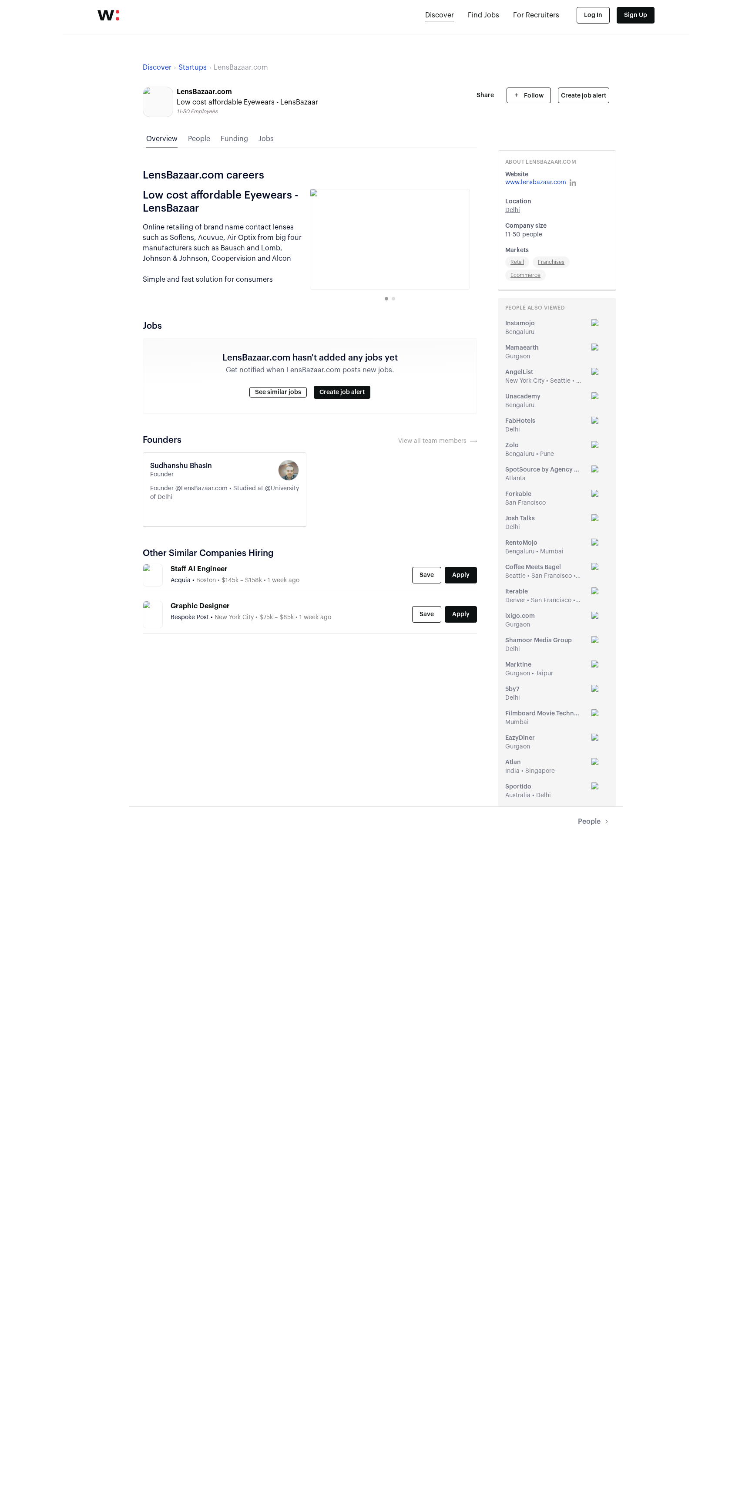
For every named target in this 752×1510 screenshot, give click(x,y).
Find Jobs (483, 15)
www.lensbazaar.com (535, 182)
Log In (593, 15)
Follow (533, 96)
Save (427, 575)
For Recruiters (536, 15)
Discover (439, 15)
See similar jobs (278, 392)
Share (485, 95)
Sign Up (635, 15)
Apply (461, 575)
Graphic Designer (200, 606)
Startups (192, 67)
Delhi (512, 210)
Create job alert (583, 96)
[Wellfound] (108, 15)
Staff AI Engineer (199, 569)
